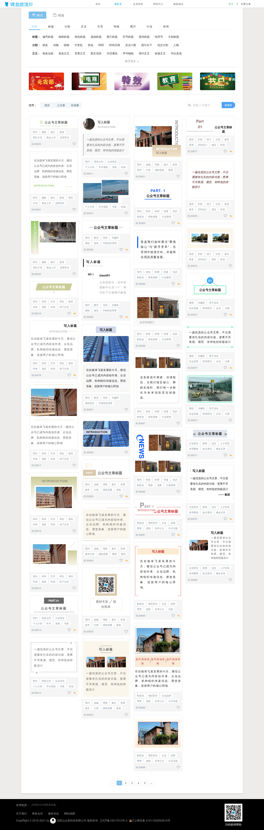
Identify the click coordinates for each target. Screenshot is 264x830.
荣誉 (139, 528)
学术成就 (51, 686)
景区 (70, 197)
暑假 (191, 302)
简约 (35, 301)
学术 (48, 623)
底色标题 (80, 37)
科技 (148, 211)
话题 (170, 609)
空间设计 (202, 144)
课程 (87, 243)
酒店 (44, 306)
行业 (149, 26)
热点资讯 (207, 448)
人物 (176, 45)
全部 (34, 26)
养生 (62, 301)
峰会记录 (220, 448)
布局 (166, 26)
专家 (66, 623)
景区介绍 (37, 137)
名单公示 (159, 528)
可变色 (78, 45)
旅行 (53, 131)
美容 (70, 301)
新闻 (118, 489)
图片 (133, 26)
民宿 (53, 306)
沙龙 (218, 139)
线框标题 (64, 37)
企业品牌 (166, 695)
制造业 (140, 216)
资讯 (123, 553)
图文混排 (96, 53)
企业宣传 (60, 618)
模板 (61, 15)
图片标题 (112, 37)
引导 (100, 26)
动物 (56, 45)
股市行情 (89, 553)
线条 (45, 45)
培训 (105, 237)
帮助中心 (158, 3)
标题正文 (160, 53)
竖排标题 (144, 37)
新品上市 (51, 137)
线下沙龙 (64, 306)
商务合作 (46, 618)
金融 (96, 484)
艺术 (53, 301)
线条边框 (48, 53)
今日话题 (173, 528)
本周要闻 (193, 448)
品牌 (173, 522)
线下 (209, 139)
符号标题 (128, 37)
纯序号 (159, 37)
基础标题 (96, 37)
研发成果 (153, 216)
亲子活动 (213, 302)
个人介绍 (37, 623)
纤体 (35, 306)
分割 (67, 26)
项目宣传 (153, 522)
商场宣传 (207, 308)
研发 (150, 485)
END (101, 45)
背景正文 (80, 53)
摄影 (44, 131)
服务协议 (53, 813)
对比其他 (176, 53)
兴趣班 (115, 237)
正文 (84, 26)
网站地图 (69, 813)
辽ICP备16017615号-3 (113, 820)
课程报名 (89, 403)
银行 (114, 484)
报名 (96, 243)
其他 (90, 45)
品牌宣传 (64, 137)
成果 (159, 485)
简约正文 (144, 53)
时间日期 (114, 45)
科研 (157, 211)
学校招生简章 (110, 243)
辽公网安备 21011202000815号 (151, 820)
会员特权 (138, 3)
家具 (227, 139)
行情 (96, 489)
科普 (166, 211)
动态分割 (162, 45)
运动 (218, 308)
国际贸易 (107, 489)
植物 (66, 45)
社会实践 (193, 308)
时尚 (35, 131)
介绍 (35, 203)
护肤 (200, 139)
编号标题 (48, 37)
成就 (57, 623)
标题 (51, 26)
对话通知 (112, 53)
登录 (230, 3)
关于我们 (21, 813)
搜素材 (228, 105)
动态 (213, 443)
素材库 (118, 3)
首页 (97, 3)
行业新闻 (166, 216)
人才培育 (225, 443)
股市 (87, 489)
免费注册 (246, 3)
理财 (105, 484)
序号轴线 (128, 53)
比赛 (227, 308)
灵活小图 (130, 45)
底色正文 (64, 53)
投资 (123, 484)
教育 (96, 237)
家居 (191, 144)
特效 (117, 26)
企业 (164, 522)
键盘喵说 (178, 3)
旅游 (62, 131)
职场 (71, 686)
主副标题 (173, 37)
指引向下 (146, 45)
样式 (40, 15)
